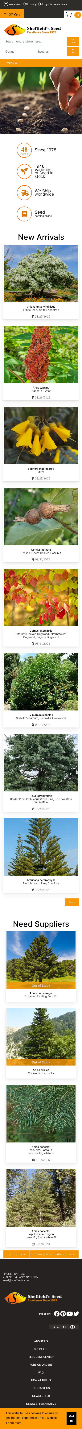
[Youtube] (69, 1314)
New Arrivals (41, 1380)
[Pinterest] (63, 1314)
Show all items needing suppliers (54, 1254)
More (72, 902)
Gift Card (14, 14)
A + (59, 1327)
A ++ (65, 1327)
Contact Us (41, 1388)
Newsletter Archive (41, 1403)
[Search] (73, 41)
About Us (41, 1341)
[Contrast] (73, 1326)
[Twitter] (76, 1314)
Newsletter (41, 1395)
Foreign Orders (41, 1364)
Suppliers (41, 1349)
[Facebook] (57, 1314)
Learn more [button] (14, 1423)
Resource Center (41, 1356)
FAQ (41, 1372)
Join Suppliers (16, 1254)
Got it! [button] (71, 1418)
